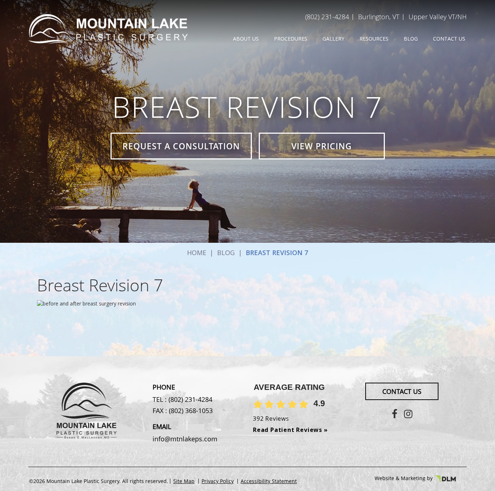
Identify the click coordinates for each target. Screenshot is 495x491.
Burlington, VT (378, 16)
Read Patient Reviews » (290, 430)
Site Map (184, 481)
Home (196, 252)
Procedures (290, 38)
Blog (411, 38)
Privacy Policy (217, 481)
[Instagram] (408, 413)
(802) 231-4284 (327, 16)
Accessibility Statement (269, 481)
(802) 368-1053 (190, 410)
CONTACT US (401, 391)
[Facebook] (394, 413)
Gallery (333, 38)
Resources (373, 38)
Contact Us (449, 38)
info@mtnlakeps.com (185, 438)
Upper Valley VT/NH (437, 16)
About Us (246, 38)
